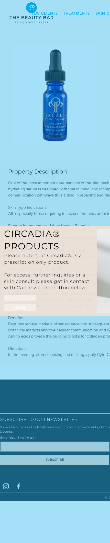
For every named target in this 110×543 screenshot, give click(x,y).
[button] (20, 307)
